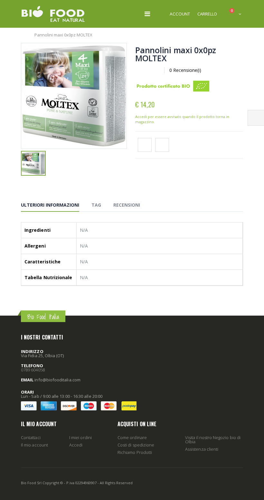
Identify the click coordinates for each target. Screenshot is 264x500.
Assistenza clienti (201, 449)
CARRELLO (207, 14)
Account (180, 14)
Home (23, 35)
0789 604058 (33, 370)
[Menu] (147, 13)
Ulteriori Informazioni (50, 205)
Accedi (75, 445)
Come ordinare (132, 437)
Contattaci (31, 437)
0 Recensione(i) (185, 70)
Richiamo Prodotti (135, 452)
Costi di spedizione (136, 445)
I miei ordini (80, 437)
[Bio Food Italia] (53, 14)
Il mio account (34, 445)
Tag (96, 205)
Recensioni (126, 205)
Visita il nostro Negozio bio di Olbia (212, 440)
